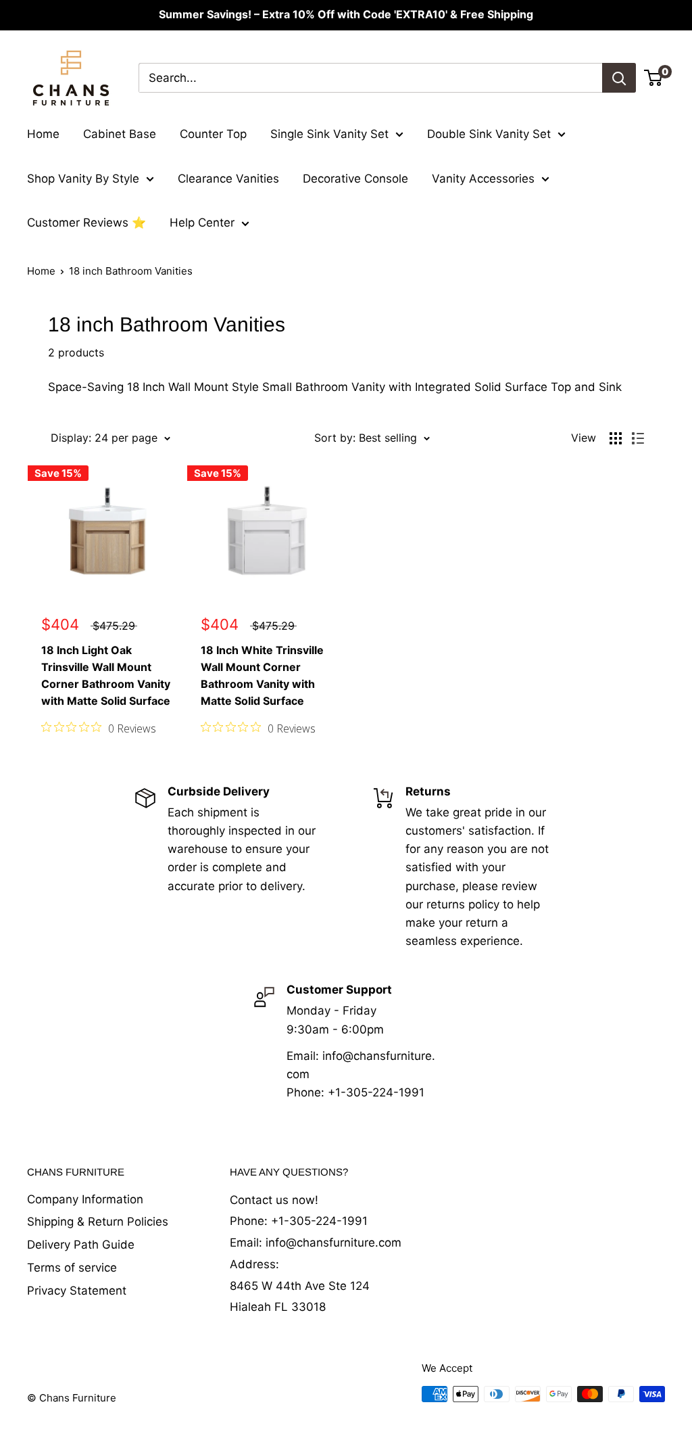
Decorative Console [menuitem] (355, 178)
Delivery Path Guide (80, 1244)
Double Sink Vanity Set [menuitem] (489, 134)
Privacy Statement (76, 1290)
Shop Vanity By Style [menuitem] (83, 178)
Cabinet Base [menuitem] (119, 134)
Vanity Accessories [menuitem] (483, 178)
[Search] (619, 78)
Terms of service (72, 1267)
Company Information (85, 1199)
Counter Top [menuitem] (213, 134)
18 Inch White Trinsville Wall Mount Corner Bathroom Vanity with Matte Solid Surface (262, 675)
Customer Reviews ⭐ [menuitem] (86, 222)
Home (41, 270)
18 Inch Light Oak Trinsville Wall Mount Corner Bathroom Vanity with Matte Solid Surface (105, 675)
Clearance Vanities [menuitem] (228, 178)
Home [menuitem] (43, 134)
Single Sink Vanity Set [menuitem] (329, 134)
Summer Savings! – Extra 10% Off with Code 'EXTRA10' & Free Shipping (346, 14)
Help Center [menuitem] (202, 222)
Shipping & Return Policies (97, 1221)
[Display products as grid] (616, 438)
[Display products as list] (638, 438)
